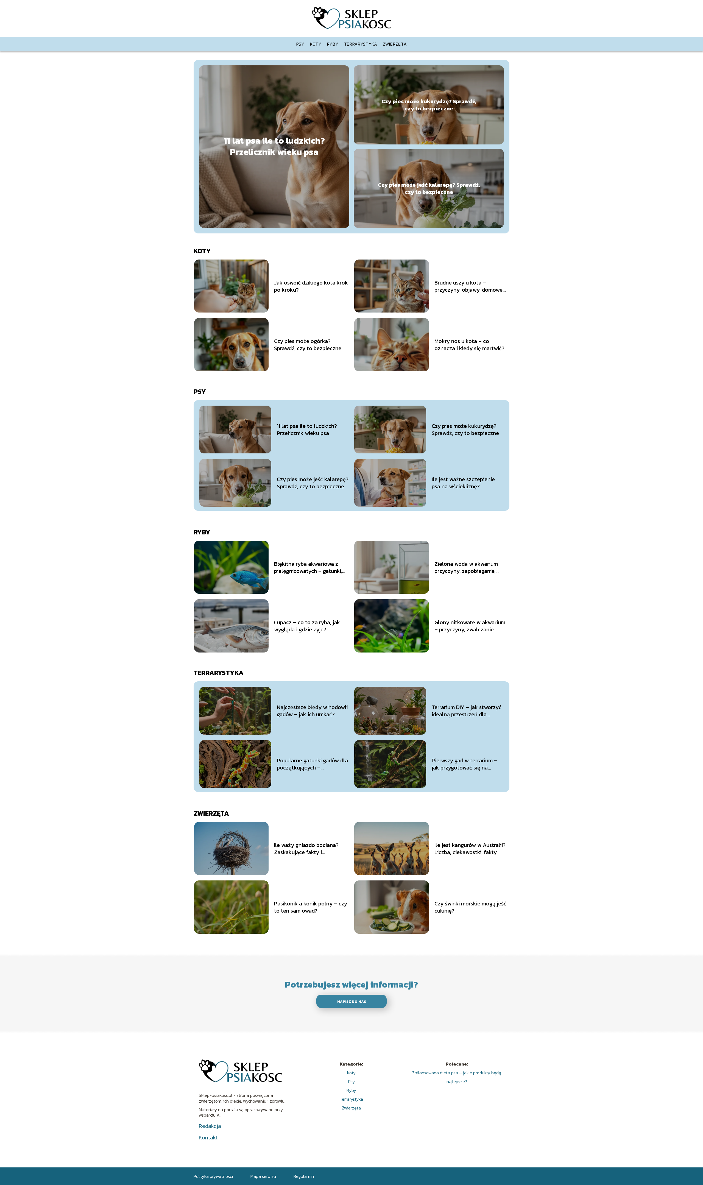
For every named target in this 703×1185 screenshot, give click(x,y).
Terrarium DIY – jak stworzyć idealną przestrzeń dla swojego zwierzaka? (466, 711)
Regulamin (304, 1176)
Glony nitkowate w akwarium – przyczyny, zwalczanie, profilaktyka (469, 626)
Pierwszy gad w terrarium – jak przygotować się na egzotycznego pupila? (464, 764)
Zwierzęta (395, 44)
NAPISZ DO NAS (351, 1001)
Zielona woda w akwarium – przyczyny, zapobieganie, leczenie (468, 567)
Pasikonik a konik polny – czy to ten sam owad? (310, 907)
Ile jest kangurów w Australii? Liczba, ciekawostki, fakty (470, 848)
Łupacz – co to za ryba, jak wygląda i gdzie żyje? (307, 626)
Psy (300, 44)
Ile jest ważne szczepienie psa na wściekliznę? (463, 483)
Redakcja (210, 1126)
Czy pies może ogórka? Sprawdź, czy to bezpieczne (307, 345)
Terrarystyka (360, 44)
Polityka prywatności (213, 1176)
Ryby (333, 44)
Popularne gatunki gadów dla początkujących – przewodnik (312, 764)
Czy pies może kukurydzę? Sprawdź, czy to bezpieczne (428, 105)
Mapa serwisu (263, 1176)
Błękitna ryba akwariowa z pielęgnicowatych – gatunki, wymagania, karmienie (308, 567)
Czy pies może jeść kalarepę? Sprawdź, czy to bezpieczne (429, 188)
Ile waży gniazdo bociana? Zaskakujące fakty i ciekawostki (306, 848)
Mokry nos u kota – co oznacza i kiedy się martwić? (469, 345)
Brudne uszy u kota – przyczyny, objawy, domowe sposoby (468, 286)
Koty (316, 44)
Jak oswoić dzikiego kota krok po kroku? (311, 286)
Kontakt (208, 1137)
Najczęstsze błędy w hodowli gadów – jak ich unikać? (312, 711)
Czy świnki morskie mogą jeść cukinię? (470, 907)
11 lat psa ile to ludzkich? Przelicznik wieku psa (274, 146)
